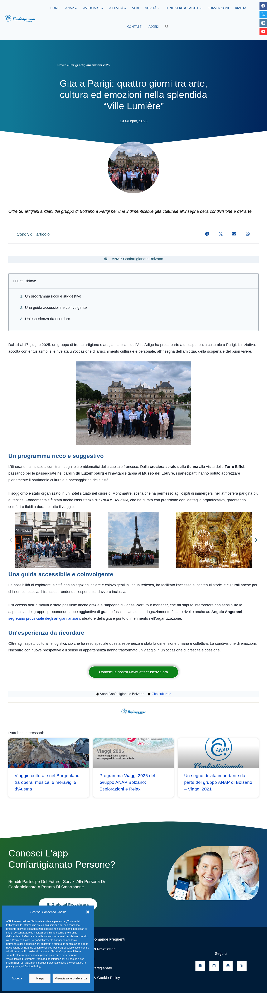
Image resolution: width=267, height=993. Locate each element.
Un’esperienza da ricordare (47, 319)
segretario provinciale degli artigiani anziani (44, 618)
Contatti (134, 27)
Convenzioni (218, 8)
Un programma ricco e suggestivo (53, 296)
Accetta (17, 978)
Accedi (154, 27)
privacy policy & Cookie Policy (23, 966)
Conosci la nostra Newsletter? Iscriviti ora (133, 672)
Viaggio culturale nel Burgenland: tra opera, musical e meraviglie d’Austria (48, 782)
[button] (88, 912)
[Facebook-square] (200, 966)
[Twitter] (263, 14)
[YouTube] (263, 31)
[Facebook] (263, 6)
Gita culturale (161, 694)
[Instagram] (263, 23)
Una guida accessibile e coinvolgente (56, 307)
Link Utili (87, 958)
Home (54, 8)
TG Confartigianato (96, 968)
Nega (40, 978)
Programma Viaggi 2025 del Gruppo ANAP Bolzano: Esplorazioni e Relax (127, 782)
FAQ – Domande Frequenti (102, 939)
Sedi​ (135, 8)
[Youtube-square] (214, 966)
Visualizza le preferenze (71, 978)
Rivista (240, 8)
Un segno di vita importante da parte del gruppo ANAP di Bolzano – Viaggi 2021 (218, 782)
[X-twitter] (242, 966)
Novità (61, 65)
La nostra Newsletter (97, 949)
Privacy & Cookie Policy (100, 978)
